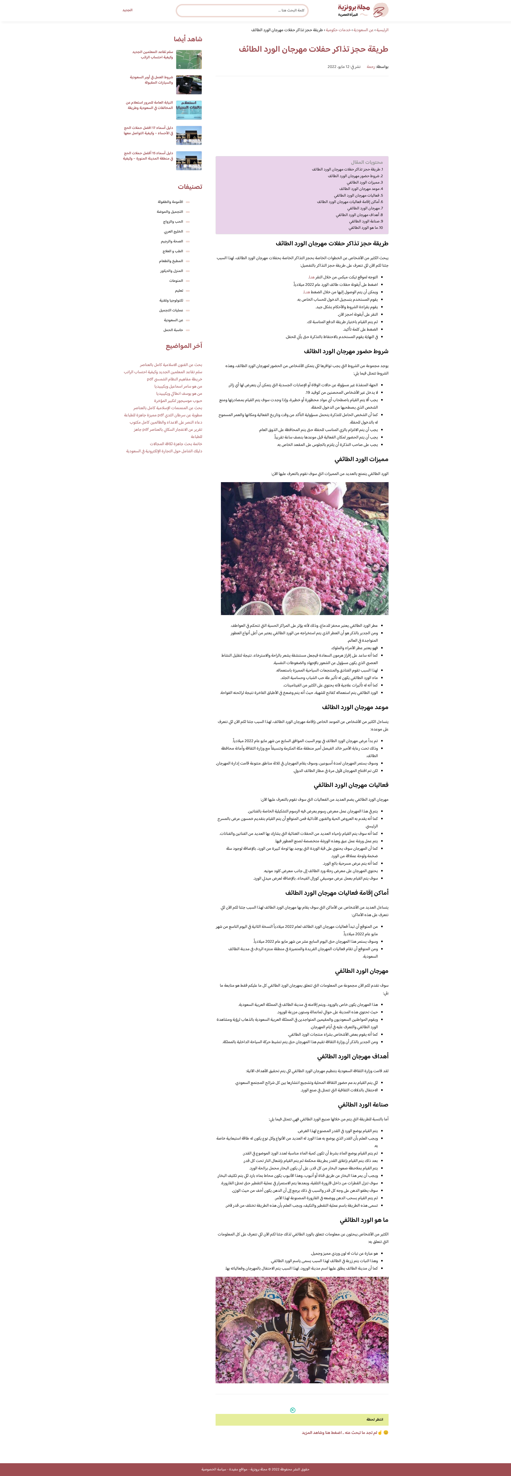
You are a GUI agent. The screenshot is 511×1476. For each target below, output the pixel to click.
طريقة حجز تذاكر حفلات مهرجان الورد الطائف (346, 169)
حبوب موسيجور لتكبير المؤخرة (178, 401)
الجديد (127, 10)
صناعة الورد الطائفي (364, 221)
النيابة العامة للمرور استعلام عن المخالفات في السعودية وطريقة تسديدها (149, 108)
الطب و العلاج (173, 251)
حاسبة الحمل (173, 330)
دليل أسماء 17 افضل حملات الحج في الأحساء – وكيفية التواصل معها (148, 131)
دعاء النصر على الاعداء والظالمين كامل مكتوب (166, 422)
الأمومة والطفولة (170, 202)
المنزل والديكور (171, 271)
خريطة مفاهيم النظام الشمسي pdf (174, 379)
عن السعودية (173, 320)
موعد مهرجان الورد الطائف (359, 189)
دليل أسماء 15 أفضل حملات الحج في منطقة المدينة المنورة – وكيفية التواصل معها (148, 158)
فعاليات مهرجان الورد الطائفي (357, 195)
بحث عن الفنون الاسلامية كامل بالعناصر (171, 365)
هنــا (307, 292)
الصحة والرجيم (172, 241)
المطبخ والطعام (171, 261)
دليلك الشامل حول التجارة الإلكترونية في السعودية (164, 451)
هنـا (312, 277)
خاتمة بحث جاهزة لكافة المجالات (176, 444)
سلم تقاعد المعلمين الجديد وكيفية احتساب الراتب (152, 55)
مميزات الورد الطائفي (363, 182)
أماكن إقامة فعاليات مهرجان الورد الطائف (348, 202)
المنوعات (176, 281)
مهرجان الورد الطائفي (363, 208)
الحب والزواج (173, 222)
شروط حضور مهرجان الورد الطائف (354, 176)
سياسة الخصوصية (213, 1469)
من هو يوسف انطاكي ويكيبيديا (179, 393)
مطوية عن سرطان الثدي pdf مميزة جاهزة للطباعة (163, 415)
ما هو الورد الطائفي (363, 228)
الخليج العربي (173, 232)
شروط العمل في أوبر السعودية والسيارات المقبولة (151, 80)
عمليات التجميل (171, 310)
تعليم (179, 291)
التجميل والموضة (170, 212)
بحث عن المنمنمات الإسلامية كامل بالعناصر (167, 408)
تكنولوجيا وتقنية (171, 301)
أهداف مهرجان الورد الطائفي (357, 215)
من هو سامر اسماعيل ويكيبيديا (178, 386)
